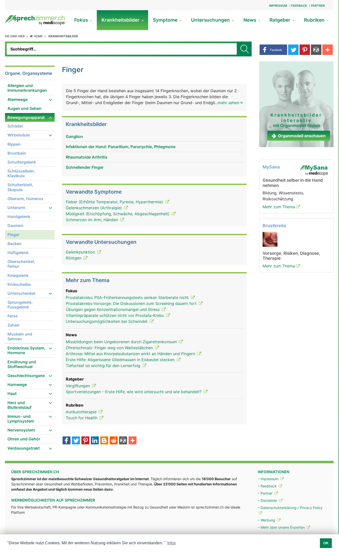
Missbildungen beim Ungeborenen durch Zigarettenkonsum (122, 341)
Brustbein (16, 153)
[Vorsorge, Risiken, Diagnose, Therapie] (270, 238)
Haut (12, 393)
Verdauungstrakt (23, 448)
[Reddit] (113, 440)
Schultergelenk (21, 162)
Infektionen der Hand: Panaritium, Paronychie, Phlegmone (120, 146)
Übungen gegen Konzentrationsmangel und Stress (113, 309)
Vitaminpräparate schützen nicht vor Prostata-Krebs (115, 315)
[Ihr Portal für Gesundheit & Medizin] (35, 19)
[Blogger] (104, 440)
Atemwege (17, 99)
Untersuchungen (211, 20)
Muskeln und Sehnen (19, 336)
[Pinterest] (85, 440)
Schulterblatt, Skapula (20, 187)
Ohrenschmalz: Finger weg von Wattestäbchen (110, 347)
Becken (14, 243)
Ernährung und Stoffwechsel (21, 364)
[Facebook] (66, 440)
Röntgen (74, 257)
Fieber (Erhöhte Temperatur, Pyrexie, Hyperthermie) (115, 201)
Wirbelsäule (18, 134)
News (250, 20)
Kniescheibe (19, 284)
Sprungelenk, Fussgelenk (20, 304)
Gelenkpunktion (81, 252)
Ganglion (74, 136)
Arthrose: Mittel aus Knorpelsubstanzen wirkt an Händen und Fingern (131, 353)
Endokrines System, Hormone (26, 350)
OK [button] (326, 543)
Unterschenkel (21, 293)
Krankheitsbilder (121, 20)
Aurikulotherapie (82, 411)
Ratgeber (281, 20)
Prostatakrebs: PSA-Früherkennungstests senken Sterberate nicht (128, 297)
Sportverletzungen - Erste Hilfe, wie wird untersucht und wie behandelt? (134, 391)
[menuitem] (30, 88)
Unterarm (16, 207)
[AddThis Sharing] (132, 440)
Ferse (12, 315)
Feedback (299, 5)
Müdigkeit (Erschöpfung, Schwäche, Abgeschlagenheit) (118, 213)
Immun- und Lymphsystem (20, 419)
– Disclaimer (268, 500)
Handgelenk (18, 216)
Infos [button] (171, 543)
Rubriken (315, 20)
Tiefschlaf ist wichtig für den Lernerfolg (103, 365)
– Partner (265, 493)
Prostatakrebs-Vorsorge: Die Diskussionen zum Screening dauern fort (132, 303)
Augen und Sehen (24, 108)
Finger (13, 234)
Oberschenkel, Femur (21, 264)
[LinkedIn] (94, 440)
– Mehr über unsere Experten (282, 527)
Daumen (15, 225)
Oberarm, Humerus (25, 198)
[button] (273, 49)
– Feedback (268, 486)
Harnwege (17, 384)
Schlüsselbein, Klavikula (21, 173)
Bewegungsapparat (26, 117)
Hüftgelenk (18, 252)
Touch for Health (82, 417)
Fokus (81, 20)
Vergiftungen (78, 385)
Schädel (15, 126)
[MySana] (313, 170)
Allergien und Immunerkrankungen (27, 88)
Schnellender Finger (84, 167)
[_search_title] (244, 49)
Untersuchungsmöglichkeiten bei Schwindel (107, 321)
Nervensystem (21, 429)
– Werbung (267, 520)
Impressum (278, 5)
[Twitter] (75, 440)
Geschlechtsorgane (26, 375)
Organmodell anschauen (302, 135)
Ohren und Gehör (23, 438)
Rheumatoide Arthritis (86, 157)
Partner (318, 5)
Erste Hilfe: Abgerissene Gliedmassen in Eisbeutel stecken (121, 359)
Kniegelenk (18, 275)
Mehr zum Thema (279, 206)
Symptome (166, 20)
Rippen (14, 144)
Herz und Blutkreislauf (19, 405)
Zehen (13, 325)
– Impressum (268, 479)
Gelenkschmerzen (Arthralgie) (94, 207)
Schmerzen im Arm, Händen (92, 219)
